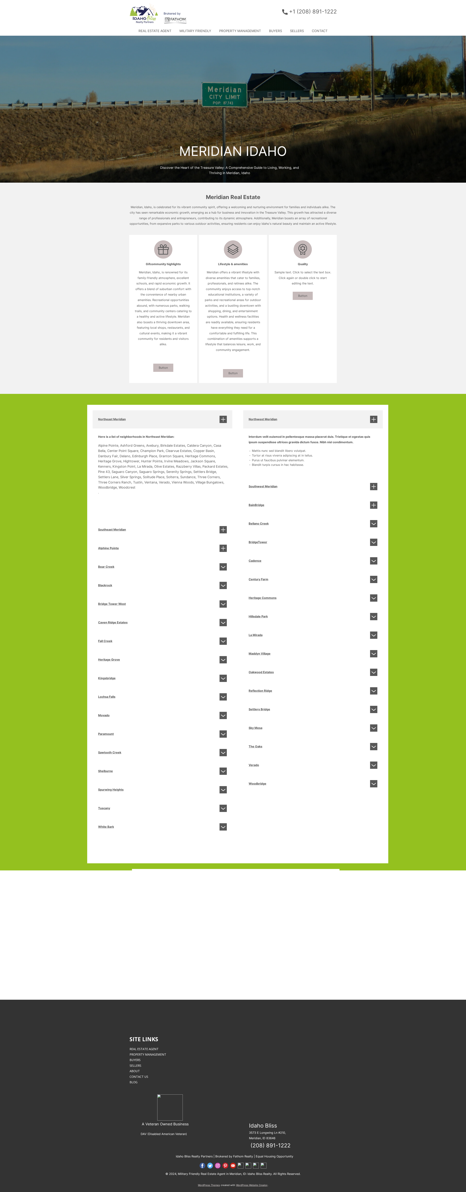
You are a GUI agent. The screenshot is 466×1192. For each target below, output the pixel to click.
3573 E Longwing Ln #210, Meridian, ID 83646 (270, 1136)
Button (163, 367)
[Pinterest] (225, 1166)
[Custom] (248, 1166)
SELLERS (297, 31)
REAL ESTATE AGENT (155, 31)
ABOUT (135, 1071)
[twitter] (210, 1166)
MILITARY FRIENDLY (195, 31)
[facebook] (202, 1166)
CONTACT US (139, 1077)
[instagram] (218, 1166)
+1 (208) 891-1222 (312, 11)
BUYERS (275, 31)
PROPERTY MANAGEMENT (240, 31)
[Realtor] (241, 1166)
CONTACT (320, 31)
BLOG (133, 1082)
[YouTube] (233, 1166)
